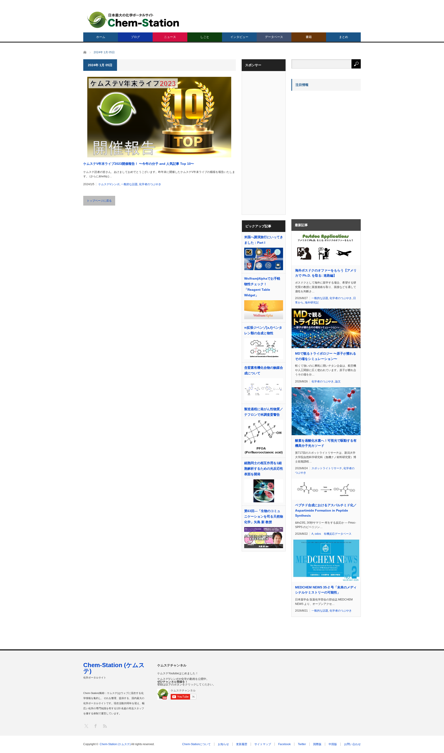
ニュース (170, 37)
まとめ (343, 37)
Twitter (302, 744)
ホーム (100, 37)
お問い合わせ (352, 744)
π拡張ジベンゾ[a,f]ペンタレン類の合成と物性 (263, 330)
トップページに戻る (99, 200)
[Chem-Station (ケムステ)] (133, 19)
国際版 (317, 744)
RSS (105, 726)
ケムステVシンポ (109, 184)
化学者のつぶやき (150, 184)
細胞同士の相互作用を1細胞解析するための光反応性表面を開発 (263, 468)
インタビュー (239, 37)
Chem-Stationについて (196, 744)
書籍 (309, 37)
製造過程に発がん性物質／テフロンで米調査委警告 (263, 411)
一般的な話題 (129, 184)
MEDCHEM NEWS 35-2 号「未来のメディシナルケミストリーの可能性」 (326, 589)
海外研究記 (312, 302)
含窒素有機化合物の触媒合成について (263, 370)
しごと (204, 37)
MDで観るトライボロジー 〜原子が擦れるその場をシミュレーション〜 (325, 356)
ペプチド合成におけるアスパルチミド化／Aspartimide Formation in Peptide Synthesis (326, 510)
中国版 (333, 744)
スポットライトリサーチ (326, 468)
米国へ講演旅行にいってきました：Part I (263, 239)
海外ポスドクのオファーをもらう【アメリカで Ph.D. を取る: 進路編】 (326, 273)
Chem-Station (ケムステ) (114, 668)
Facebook (284, 744)
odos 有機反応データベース (333, 533)
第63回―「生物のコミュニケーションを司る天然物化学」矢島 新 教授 (263, 516)
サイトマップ (262, 744)
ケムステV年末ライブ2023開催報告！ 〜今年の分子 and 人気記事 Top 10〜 (138, 164)
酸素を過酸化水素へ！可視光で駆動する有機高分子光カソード (326, 443)
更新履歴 (241, 744)
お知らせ (223, 744)
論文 (338, 381)
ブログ (135, 37)
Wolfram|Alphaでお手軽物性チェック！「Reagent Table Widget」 (262, 287)
